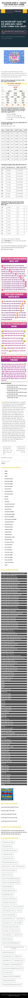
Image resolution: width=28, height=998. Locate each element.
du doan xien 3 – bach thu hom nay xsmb (14, 4)
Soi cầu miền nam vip (7, 630)
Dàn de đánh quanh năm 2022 (14, 425)
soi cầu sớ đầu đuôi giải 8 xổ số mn (11, 639)
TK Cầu (3, 726)
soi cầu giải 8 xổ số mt (7, 672)
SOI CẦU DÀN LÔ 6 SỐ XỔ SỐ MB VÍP (13, 301)
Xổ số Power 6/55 (9, 493)
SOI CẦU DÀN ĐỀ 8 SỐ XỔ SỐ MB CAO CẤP (13, 286)
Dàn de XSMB (19, 427)
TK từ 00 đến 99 (8, 544)
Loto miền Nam (8, 549)
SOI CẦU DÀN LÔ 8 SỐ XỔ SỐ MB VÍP (11, 303)
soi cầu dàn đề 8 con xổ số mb (9, 602)
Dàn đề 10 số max (12, 428)
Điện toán (4, 717)
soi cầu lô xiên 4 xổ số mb (8, 611)
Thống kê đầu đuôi (9, 521)
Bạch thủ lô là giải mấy (8, 870)
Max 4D (6, 499)
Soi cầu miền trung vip (7, 654)
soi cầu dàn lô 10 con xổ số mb (10, 608)
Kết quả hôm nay (9, 478)
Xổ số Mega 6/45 (9, 491)
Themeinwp (16, 995)
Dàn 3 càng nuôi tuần (8, 910)
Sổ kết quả (4, 692)
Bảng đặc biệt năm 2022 (8, 890)
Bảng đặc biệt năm (10, 416)
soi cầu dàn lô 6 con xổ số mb (9, 628)
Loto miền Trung (9, 552)
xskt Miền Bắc (20, 108)
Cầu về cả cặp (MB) (9, 516)
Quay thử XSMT (8, 559)
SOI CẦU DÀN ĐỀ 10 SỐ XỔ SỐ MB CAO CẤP (13, 287)
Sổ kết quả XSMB (9, 481)
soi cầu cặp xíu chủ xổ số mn (9, 649)
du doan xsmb (6, 906)
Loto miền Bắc (8, 547)
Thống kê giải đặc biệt (8, 980)
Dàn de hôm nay (10, 427)
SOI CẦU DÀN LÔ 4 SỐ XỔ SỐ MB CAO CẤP (15, 289)
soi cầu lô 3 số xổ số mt (7, 675)
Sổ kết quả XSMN (9, 483)
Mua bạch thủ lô (18, 434)
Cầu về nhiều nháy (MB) (10, 519)
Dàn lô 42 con (15, 931)
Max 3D (6, 496)
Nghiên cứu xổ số (6, 680)
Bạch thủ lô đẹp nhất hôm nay (10, 882)
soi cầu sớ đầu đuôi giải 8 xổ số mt (11, 655)
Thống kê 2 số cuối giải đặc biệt (11, 976)
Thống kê (7, 501)
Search (3, 463)
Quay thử (3, 773)
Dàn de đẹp (5, 931)
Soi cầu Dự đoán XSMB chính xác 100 (12, 968)
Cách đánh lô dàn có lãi (9, 902)
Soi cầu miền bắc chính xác (9, 576)
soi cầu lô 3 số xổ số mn (8, 646)
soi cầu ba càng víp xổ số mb (9, 585)
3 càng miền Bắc (20, 404)
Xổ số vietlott (8, 488)
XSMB (6, 471)
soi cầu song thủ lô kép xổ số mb (10, 582)
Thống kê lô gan (9, 524)
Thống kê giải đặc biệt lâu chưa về (11, 984)
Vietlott (3, 701)
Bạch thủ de (13, 409)
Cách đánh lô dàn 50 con (9, 898)
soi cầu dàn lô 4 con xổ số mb (9, 615)
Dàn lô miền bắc (9, 430)
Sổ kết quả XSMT (9, 486)
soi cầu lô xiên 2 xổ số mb (8, 620)
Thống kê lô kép (9, 529)
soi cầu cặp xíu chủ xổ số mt (9, 667)
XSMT (6, 476)
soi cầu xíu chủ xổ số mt (8, 660)
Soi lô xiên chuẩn (7, 972)
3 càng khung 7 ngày (8, 404)
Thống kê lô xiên (9, 526)
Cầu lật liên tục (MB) (10, 514)
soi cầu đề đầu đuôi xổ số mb (9, 623)
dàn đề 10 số (17, 935)
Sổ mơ (6, 564)
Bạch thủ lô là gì (9, 413)
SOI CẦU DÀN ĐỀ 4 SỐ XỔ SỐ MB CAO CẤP (13, 282)
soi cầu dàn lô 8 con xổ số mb (9, 625)
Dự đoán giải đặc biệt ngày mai (10, 943)
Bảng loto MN (5, 768)
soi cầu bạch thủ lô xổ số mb (9, 592)
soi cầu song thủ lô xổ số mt (9, 663)
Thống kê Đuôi (8, 534)
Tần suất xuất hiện (9, 542)
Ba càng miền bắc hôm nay (9, 862)
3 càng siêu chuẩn (7, 854)
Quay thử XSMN (8, 557)
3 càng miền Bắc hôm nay (9, 850)
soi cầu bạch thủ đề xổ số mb (9, 587)
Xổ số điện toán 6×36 (7, 724)
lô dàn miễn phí (8, 434)
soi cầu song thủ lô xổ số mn (9, 634)
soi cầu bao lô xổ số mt (7, 665)
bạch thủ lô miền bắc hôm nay (10, 878)
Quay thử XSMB (8, 554)
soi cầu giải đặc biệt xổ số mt (9, 670)
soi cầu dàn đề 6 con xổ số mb (9, 599)
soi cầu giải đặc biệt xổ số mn (9, 644)
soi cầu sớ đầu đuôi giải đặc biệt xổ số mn (13, 637)
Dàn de (7, 423)
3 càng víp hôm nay (12, 407)
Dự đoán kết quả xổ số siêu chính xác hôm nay (14, 947)
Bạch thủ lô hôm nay (18, 866)
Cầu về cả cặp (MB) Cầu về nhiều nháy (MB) (13, 735)
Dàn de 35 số (19, 918)
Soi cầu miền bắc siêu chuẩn (9, 606)
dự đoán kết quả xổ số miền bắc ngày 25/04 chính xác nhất (20, 449)
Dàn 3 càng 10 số (11, 421)
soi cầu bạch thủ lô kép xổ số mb (10, 589)
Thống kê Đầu (8, 531)
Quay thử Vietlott (9, 562)
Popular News (18, 11)
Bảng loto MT (5, 765)
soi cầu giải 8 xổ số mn (7, 651)
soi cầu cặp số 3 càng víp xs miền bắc (12, 613)
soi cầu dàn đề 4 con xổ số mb (9, 597)
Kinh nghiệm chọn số (7, 677)
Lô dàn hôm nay (14, 432)
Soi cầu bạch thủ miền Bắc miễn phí (12, 964)
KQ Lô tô (3, 764)
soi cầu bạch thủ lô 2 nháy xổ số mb (11, 594)
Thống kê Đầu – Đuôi (10, 537)
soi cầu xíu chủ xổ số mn (8, 632)
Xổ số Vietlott (5, 712)
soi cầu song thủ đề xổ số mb (9, 580)
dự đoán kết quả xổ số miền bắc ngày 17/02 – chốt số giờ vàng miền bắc (7, 450)
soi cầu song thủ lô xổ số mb (9, 577)
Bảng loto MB (5, 770)
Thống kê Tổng (8, 539)
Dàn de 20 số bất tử (15, 423)
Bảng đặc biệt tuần (13, 418)
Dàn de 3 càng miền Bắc (8, 915)
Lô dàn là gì (17, 956)
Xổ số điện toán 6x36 (10, 504)
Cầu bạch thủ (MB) (9, 511)
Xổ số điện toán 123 (9, 506)
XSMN (6, 473)
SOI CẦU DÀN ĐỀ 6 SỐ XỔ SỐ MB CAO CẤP (13, 284)
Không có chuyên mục (8, 952)
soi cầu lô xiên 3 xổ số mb (8, 618)
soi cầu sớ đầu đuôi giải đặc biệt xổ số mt (13, 658)
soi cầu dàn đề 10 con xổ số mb (10, 604)
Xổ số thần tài (8, 509)
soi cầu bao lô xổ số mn (7, 641)
